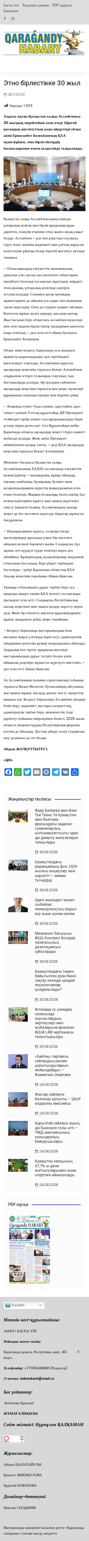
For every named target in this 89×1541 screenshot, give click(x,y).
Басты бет (11, 5)
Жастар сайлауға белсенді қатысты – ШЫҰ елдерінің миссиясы (58, 1099)
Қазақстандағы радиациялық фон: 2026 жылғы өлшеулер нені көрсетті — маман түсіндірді (56, 871)
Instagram (12, 18)
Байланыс (11, 11)
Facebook (4, 18)
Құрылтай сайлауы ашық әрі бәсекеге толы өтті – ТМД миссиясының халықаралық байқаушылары (57, 1132)
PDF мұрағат (62, 5)
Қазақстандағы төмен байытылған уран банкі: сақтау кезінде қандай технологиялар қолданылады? (56, 980)
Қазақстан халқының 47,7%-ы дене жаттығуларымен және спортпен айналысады (55, 1168)
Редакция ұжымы (36, 5)
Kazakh (17, 1305)
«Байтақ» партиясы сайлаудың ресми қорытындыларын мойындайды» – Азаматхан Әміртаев (53, 1065)
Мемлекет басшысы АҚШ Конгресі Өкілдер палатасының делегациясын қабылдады (55, 942)
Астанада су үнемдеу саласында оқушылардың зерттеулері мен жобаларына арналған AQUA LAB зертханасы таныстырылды (54, 1023)
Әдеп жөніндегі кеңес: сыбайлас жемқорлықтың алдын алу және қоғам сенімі (55, 907)
